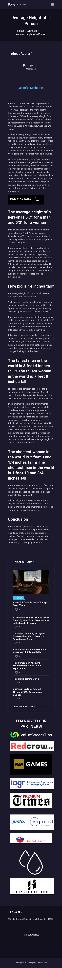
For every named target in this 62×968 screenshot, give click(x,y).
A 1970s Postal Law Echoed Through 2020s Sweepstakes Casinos (27, 692)
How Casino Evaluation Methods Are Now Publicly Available (29, 651)
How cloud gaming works (26, 679)
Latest (19, 598)
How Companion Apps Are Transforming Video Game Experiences (27, 666)
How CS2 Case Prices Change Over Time (30, 604)
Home (20, 30)
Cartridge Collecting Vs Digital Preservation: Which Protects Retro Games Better (29, 636)
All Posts (32, 30)
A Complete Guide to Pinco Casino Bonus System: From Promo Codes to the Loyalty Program (31, 620)
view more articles (24, 707)
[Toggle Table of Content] (37, 200)
